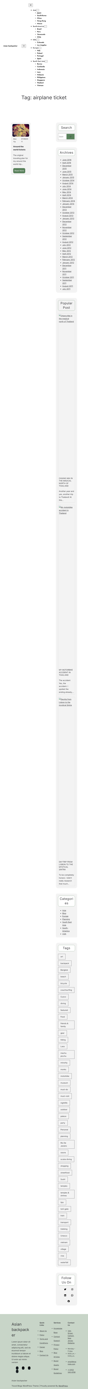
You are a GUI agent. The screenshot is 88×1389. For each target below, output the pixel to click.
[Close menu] (31, 5)
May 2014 (66, 192)
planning (64, 1136)
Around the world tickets (19, 148)
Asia (34, 10)
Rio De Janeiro (64, 1144)
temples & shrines (65, 1194)
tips (62, 1202)
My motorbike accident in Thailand (66, 672)
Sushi (63, 1179)
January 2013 (68, 218)
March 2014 (67, 198)
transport (64, 1222)
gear (62, 1033)
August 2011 (67, 286)
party (63, 1123)
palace (63, 1116)
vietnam (64, 1242)
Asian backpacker (10, 46)
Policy (42, 1335)
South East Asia (39, 61)
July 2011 (66, 289)
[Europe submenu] (39, 48)
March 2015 (67, 174)
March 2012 (67, 257)
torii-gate (64, 1209)
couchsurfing (66, 990)
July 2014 (66, 186)
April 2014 (66, 195)
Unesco (64, 1236)
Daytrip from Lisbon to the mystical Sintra (66, 866)
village (63, 1249)
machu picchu (63, 1054)
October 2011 (68, 277)
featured (64, 1010)
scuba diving (66, 1159)
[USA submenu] (37, 40)
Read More (19, 171)
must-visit (65, 1096)
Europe (35, 48)
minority (64, 1063)
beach (63, 976)
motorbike (65, 1076)
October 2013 (68, 212)
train (62, 1215)
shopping (64, 1166)
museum (64, 1083)
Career (42, 1347)
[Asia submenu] (37, 10)
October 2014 (68, 180)
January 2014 (68, 204)
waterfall (64, 1262)
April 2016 (66, 163)
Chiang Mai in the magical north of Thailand (66, 482)
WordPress (63, 1386)
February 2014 (68, 201)
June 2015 (66, 171)
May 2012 (66, 251)
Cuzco (63, 997)
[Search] (70, 136)
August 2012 (67, 242)
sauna (63, 1152)
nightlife (64, 1103)
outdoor (64, 1109)
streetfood (65, 1173)
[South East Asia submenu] (46, 61)
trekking (64, 1229)
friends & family (64, 1024)
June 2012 (66, 248)
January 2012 (68, 262)
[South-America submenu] (45, 26)
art (62, 956)
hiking (63, 1040)
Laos (63, 1046)
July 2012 (66, 245)
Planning (66, 919)
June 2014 (66, 189)
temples (64, 1186)
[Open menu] (24, 46)
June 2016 (66, 160)
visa (62, 1256)
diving (63, 1003)
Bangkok (64, 970)
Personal (64, 1129)
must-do (64, 1089)
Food (63, 1017)
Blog (64, 913)
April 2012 (66, 254)
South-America (38, 26)
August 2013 (67, 215)
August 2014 (67, 183)
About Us (43, 1331)
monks (63, 1069)
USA (34, 39)
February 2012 (68, 259)
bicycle (64, 983)
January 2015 (68, 177)
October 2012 (68, 233)
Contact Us (44, 1355)
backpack (65, 963)
